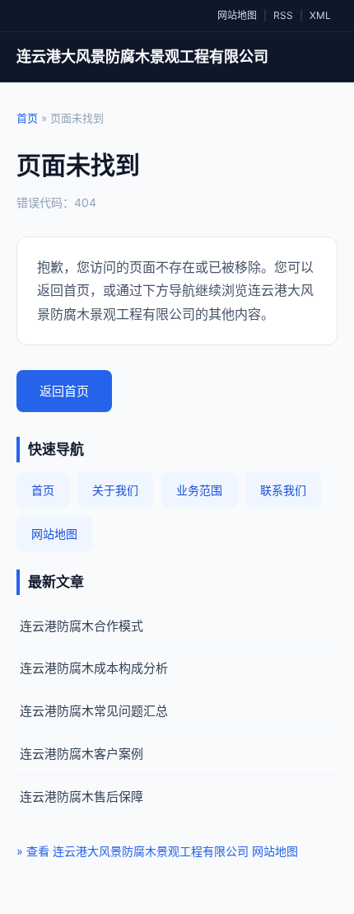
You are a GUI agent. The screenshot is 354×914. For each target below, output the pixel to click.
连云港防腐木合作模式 (81, 626)
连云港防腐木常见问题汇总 (94, 711)
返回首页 (64, 391)
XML (320, 15)
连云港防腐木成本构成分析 (94, 668)
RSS (283, 15)
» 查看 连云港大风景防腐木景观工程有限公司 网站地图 (157, 851)
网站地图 (237, 15)
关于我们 (115, 490)
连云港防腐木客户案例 (81, 754)
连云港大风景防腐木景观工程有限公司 (142, 56)
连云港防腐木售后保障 (81, 796)
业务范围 (199, 490)
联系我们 (283, 490)
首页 (27, 117)
